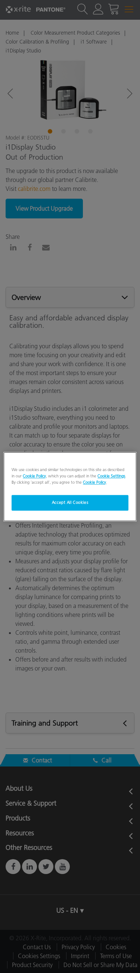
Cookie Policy (34, 476)
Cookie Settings (111, 476)
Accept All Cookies (70, 502)
